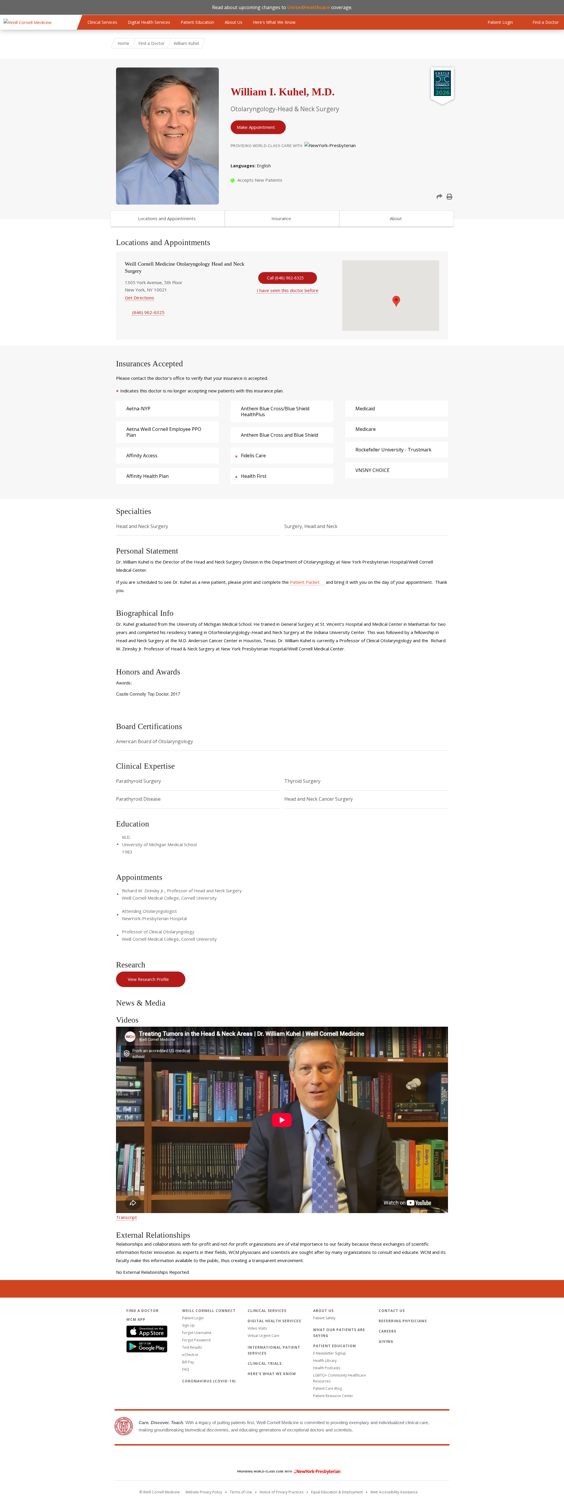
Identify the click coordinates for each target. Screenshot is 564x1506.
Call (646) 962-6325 (285, 278)
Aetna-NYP (138, 408)
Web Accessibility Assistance (394, 1492)
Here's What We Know (274, 22)
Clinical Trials (265, 1363)
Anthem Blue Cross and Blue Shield (279, 435)
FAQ (185, 1369)
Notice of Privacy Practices (281, 1492)
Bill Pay (188, 1362)
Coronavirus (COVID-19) (209, 1381)
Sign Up (188, 1325)
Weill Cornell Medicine (282, 1459)
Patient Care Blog (327, 1388)
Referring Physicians (403, 1320)
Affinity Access (141, 455)
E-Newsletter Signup (329, 1353)
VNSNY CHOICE (372, 470)
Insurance (281, 218)
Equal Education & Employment (337, 1492)
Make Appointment (256, 127)
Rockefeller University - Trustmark (393, 449)
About (396, 218)
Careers (387, 1331)
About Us (233, 22)
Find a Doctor (151, 43)
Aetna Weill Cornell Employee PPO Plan (163, 432)
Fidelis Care (253, 455)
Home (123, 43)
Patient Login (193, 1318)
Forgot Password (196, 1340)
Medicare (365, 429)
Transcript (126, 1217)
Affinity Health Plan (147, 476)
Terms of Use (241, 1492)
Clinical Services (102, 22)
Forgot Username (197, 1332)
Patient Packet (305, 582)
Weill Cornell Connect (209, 1310)
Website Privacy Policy (203, 1492)
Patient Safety (324, 1318)
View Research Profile (148, 979)
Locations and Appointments (167, 218)
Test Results (192, 1347)
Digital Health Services (149, 22)
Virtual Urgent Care (263, 1335)
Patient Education (197, 22)
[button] (439, 197)
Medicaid (365, 408)
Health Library (325, 1360)
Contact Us (392, 1310)
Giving (386, 1341)
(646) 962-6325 (148, 312)
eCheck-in (190, 1354)
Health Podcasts (326, 1367)
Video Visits (257, 1328)
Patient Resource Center (333, 1395)
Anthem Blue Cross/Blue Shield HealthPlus (275, 411)
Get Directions (139, 298)
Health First (253, 476)
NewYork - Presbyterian (284, 1471)
